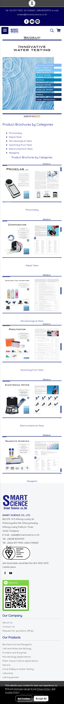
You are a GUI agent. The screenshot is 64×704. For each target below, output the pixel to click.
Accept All (41, 698)
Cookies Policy (12, 692)
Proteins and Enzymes (14, 652)
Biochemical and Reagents (17, 644)
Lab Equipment (10, 677)
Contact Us (8, 626)
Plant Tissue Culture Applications (20, 660)
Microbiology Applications (16, 656)
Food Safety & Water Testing (18, 669)
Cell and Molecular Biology (16, 648)
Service (6, 664)
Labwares (7, 673)
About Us (7, 622)
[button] (51, 30)
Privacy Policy (44, 688)
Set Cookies (24, 698)
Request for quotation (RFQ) (18, 630)
